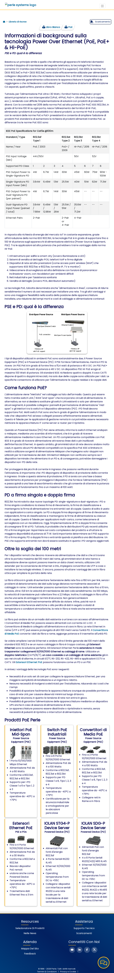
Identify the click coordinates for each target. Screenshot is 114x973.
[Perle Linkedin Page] (80, 950)
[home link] (20, 5)
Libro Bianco (53, 27)
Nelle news (30, 933)
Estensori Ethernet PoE (29, 662)
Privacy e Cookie (68, 971)
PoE (70, 27)
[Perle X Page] (94, 950)
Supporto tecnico (84, 928)
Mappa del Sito (30, 948)
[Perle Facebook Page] (87, 950)
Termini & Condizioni (47, 971)
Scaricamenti (84, 933)
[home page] (4, 22)
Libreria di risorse (18, 21)
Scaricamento (102, 21)
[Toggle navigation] (102, 6)
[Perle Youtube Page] (72, 950)
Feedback (30, 953)
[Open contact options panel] (104, 963)
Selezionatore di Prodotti (29, 928)
